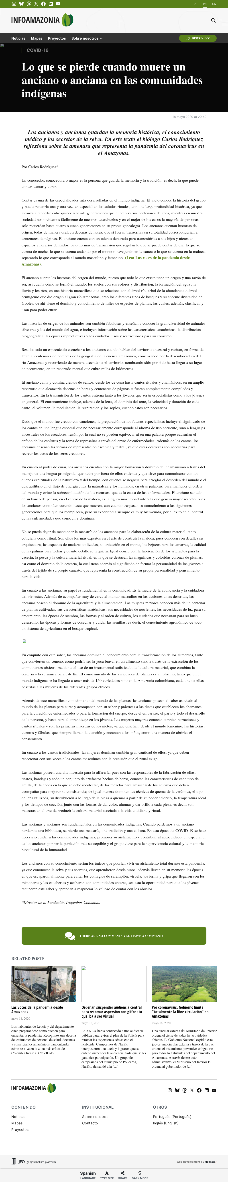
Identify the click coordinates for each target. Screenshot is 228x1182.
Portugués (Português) (172, 1116)
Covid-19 (38, 50)
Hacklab (210, 1161)
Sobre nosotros (85, 38)
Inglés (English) (166, 1123)
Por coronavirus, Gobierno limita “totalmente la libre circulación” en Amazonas (180, 1012)
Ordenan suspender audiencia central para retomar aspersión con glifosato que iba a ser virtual (111, 1012)
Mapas (37, 38)
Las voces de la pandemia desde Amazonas (37, 1009)
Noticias (18, 38)
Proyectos (57, 38)
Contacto (90, 1123)
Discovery (201, 38)
